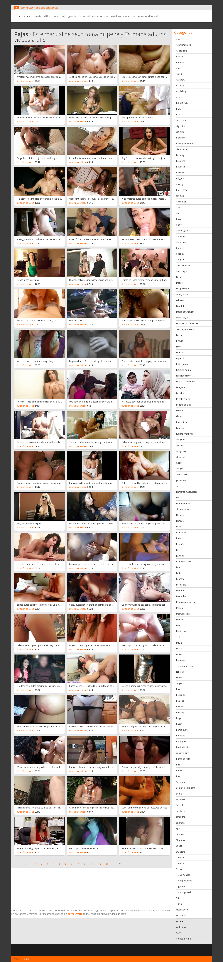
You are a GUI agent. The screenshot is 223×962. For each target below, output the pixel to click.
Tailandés (181, 857)
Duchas (180, 335)
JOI (177, 549)
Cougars (180, 259)
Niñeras (180, 671)
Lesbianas (181, 584)
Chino (179, 224)
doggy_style (182, 317)
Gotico (179, 462)
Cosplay (180, 253)
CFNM (179, 207)
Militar (179, 648)
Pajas (179, 689)
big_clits (180, 131)
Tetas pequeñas (184, 880)
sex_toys (180, 811)
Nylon (179, 677)
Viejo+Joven (182, 909)
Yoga (178, 932)
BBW (178, 108)
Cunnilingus (181, 271)
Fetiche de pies (183, 404)
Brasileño (180, 160)
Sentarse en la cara (185, 787)
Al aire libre (181, 50)
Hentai (179, 497)
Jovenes (180, 555)
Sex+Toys (181, 799)
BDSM (179, 114)
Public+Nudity (183, 747)
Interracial (181, 532)
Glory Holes (182, 451)
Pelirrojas (180, 694)
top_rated (181, 886)
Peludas (180, 700)
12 (92, 864)
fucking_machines (184, 433)
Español (180, 358)
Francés (180, 428)
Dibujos (180, 300)
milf (178, 637)
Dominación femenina (187, 323)
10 (77, 864)
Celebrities (181, 201)
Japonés (180, 544)
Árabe (179, 73)
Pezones (180, 706)
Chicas (179, 219)
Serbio (179, 793)
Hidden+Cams (183, 503)
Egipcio (179, 340)
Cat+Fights (181, 189)
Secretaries (181, 782)
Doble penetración (185, 311)
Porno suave (182, 729)
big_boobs (181, 120)
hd (177, 486)
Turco (179, 903)
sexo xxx (22, 16)
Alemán (180, 56)
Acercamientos (183, 44)
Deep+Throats (183, 288)
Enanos (179, 352)
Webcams (181, 927)
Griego (179, 468)
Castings (180, 184)
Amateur (180, 62)
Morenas (180, 660)
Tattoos (180, 863)
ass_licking (181, 91)
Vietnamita (181, 915)
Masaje (179, 607)
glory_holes (181, 457)
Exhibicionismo (183, 375)
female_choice (183, 398)
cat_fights (181, 195)
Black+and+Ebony (185, 143)
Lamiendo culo (183, 561)
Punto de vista (183, 758)
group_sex (181, 480)
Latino (179, 573)
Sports (179, 828)
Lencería (180, 578)
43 (106, 864)
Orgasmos (181, 683)
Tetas (179, 869)
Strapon (180, 834)
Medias (179, 619)
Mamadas (181, 596)
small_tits (180, 816)
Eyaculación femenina (187, 381)
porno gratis (75, 913)
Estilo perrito (182, 364)
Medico (179, 625)
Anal (178, 68)
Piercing (180, 712)
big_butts (180, 126)
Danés (179, 277)
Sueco (179, 845)
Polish (179, 723)
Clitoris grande (183, 230)
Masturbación (183, 613)
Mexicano (181, 631)
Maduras (180, 590)
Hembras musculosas (186, 491)
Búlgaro (180, 178)
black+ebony (182, 149)
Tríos (178, 898)
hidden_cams (182, 509)
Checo (179, 213)
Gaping (179, 445)
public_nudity (182, 752)
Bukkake (180, 172)
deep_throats (182, 294)
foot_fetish (181, 422)
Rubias (179, 764)
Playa (178, 718)
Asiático (180, 85)
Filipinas (180, 410)
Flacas (179, 416)
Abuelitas (180, 39)
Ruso (178, 776)
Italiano (179, 538)
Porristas (180, 735)
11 (85, 864)
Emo (178, 346)
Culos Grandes (183, 265)
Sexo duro (181, 805)
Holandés (180, 515)
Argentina (181, 79)
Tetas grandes (183, 874)
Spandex (180, 822)
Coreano (180, 236)
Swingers (180, 851)
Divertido (180, 306)
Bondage (180, 155)
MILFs (179, 642)
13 (99, 864)
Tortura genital (183, 892)
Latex (179, 567)
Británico (180, 166)
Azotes (179, 97)
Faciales (180, 393)
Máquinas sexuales (185, 602)
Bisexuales (181, 137)
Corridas (180, 248)
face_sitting (181, 387)
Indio (178, 526)
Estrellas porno (183, 369)
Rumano (180, 770)
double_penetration (185, 329)
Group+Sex (181, 474)
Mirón (179, 654)
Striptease (181, 840)
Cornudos (181, 242)
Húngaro (180, 520)
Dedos (179, 282)
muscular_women (184, 666)
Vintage (179, 921)
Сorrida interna (183, 938)
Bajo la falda (182, 102)
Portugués (181, 741)
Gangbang (181, 439)
